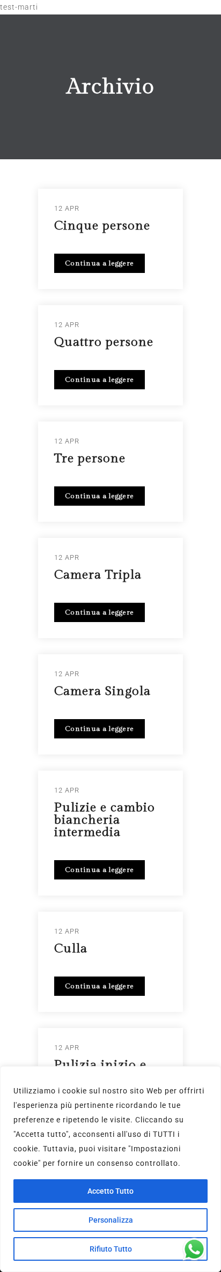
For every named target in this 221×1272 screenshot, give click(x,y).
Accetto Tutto (110, 1191)
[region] (110, 1169)
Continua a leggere (99, 263)
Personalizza (111, 1220)
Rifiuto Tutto (111, 1249)
